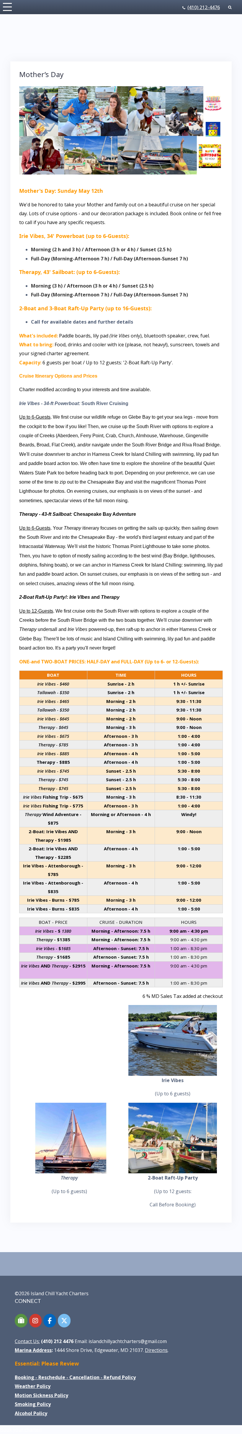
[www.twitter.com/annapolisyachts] (64, 1320)
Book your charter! (21, 1429)
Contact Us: (27, 1341)
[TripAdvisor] (21, 1320)
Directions (156, 1350)
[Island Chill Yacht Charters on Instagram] (35, 1320)
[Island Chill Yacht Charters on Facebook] (49, 1320)
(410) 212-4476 (203, 7)
